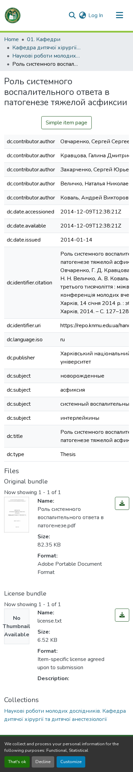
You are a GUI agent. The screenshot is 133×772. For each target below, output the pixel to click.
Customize (71, 762)
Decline (42, 762)
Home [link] (11, 39)
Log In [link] (95, 15)
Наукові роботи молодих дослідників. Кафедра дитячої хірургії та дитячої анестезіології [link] (46, 56)
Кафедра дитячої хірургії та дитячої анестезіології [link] (46, 47)
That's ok (17, 762)
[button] (12, 15)
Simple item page (66, 122)
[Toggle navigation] (119, 15)
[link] (122, 503)
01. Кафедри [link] (43, 39)
